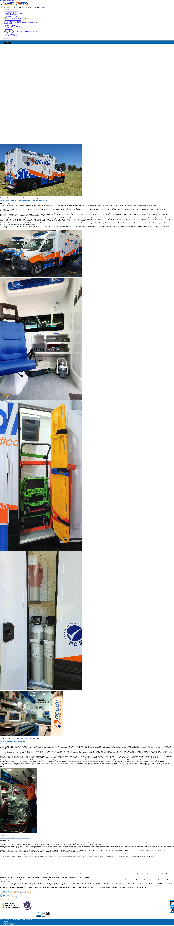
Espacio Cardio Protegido (14, 27)
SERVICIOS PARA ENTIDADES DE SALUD (16, 18)
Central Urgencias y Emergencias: (9, 891)
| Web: (18, 897)
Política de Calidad (8, 924)
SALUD (5, 17)
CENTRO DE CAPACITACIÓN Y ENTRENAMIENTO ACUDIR (21, 31)
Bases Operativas (11, 14)
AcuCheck (8, 29)
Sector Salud (19, 198)
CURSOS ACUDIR (10, 34)
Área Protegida (10, 25)
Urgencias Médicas (41, 198)
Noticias (14, 198)
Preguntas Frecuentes (13, 35)
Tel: (1, 897)
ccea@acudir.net (27, 894)
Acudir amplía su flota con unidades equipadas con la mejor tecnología (23, 200)
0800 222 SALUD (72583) (9, 897)
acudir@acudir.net (26, 892)
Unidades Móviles (11, 16)
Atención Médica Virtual (13, 20)
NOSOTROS (6, 9)
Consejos (7, 738)
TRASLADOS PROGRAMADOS (13, 21)
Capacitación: (3, 894)
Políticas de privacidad (9, 923)
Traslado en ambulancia (29, 198)
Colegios (2, 738)
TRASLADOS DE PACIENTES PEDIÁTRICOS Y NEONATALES (21, 22)
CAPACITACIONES (8, 30)
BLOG (4, 36)
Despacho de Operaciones (13, 13)
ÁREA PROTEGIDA (8, 24)
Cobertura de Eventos (12, 26)
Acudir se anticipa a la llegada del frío (12, 741)
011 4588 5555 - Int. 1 (11, 892)
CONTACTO (6, 38)
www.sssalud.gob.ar (25, 897)
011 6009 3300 (22, 891)
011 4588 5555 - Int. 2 (12, 894)
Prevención (28, 738)
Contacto (5, 921)
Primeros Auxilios (36, 738)
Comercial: (3, 892)
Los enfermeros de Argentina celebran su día (15, 838)
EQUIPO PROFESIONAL (12, 11)
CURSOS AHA (9, 33)
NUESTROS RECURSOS (9, 12)
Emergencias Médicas (6, 198)
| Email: (19, 892)
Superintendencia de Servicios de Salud (11, 895)
